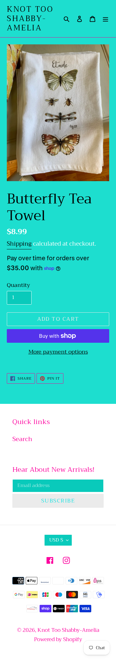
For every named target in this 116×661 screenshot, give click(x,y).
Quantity (18, 285)
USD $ (56, 540)
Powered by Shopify (58, 639)
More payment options (58, 352)
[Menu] (105, 18)
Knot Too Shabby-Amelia (30, 19)
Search (22, 439)
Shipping (19, 244)
